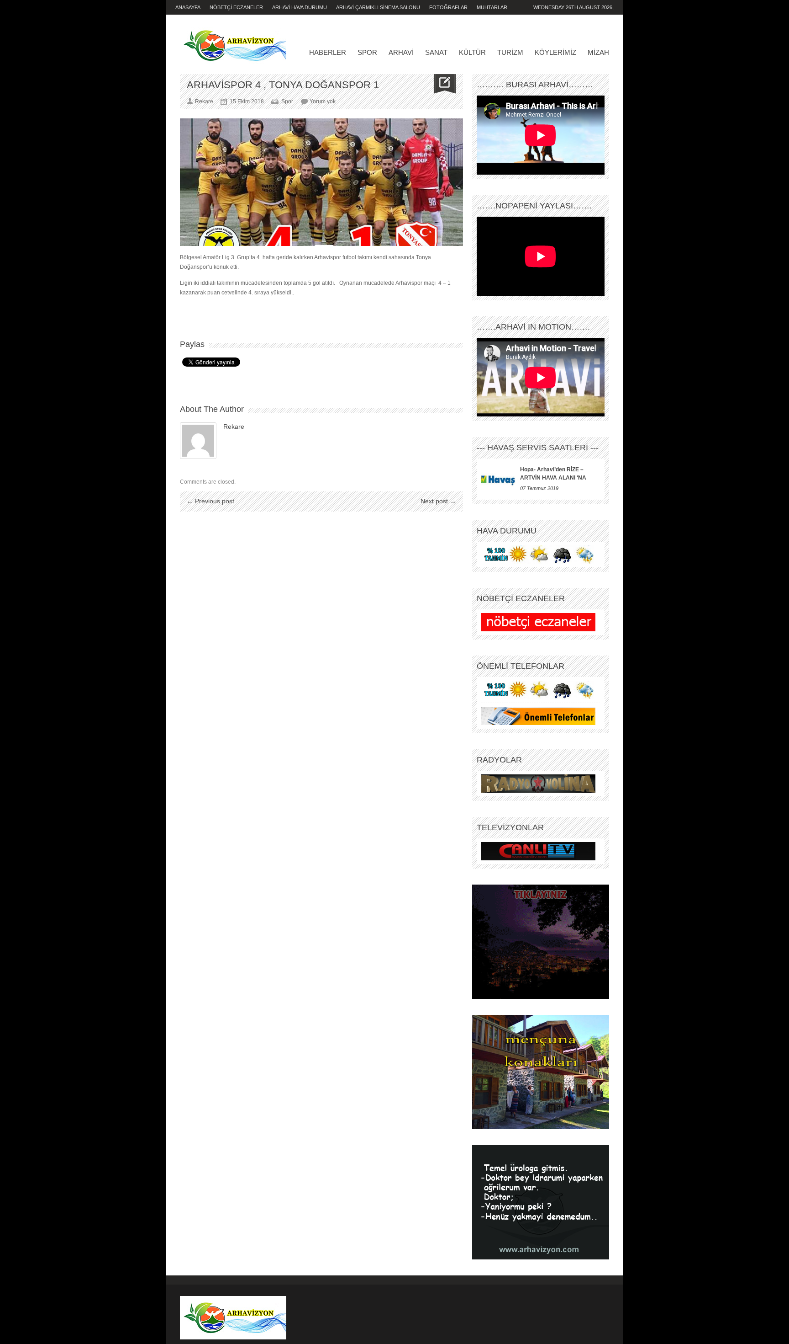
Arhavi (401, 52)
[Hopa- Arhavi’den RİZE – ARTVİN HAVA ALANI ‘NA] (498, 479)
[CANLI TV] (538, 851)
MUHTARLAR (492, 7)
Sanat (436, 52)
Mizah (598, 52)
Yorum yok (323, 101)
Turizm (510, 52)
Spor (367, 52)
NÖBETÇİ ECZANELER (236, 7)
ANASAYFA (187, 7)
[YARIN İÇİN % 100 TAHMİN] (538, 554)
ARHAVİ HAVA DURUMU (299, 7)
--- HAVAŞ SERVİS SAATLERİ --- (538, 447)
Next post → (438, 501)
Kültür (472, 52)
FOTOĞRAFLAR (448, 7)
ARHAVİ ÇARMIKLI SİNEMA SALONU (378, 7)
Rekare (233, 426)
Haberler (327, 52)
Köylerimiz (555, 52)
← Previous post (210, 501)
